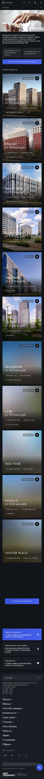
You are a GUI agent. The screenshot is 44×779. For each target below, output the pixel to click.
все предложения (22, 397)
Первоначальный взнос (10, 119)
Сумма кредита (7, 138)
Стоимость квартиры (9, 110)
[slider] (6, 116)
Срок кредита (7, 129)
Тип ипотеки (6, 93)
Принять (22, 774)
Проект (5, 101)
